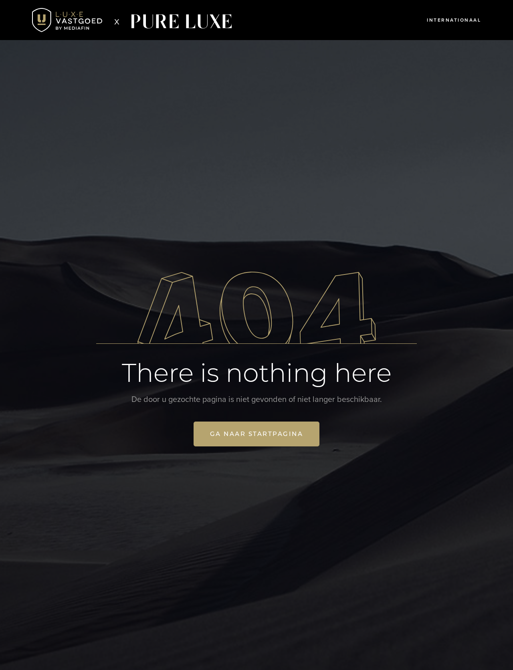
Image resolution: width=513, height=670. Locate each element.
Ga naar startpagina (256, 434)
